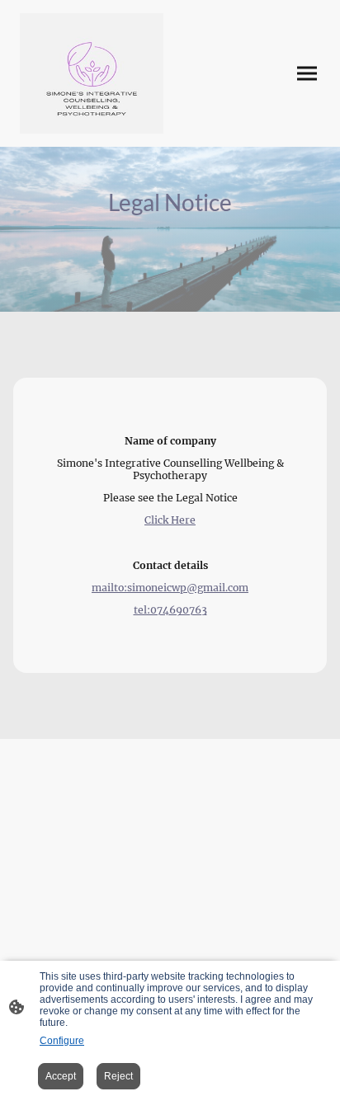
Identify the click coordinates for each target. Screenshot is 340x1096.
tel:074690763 (170, 610)
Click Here (170, 520)
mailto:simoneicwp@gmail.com (170, 587)
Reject (118, 1076)
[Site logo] (91, 73)
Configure (62, 1041)
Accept (60, 1076)
